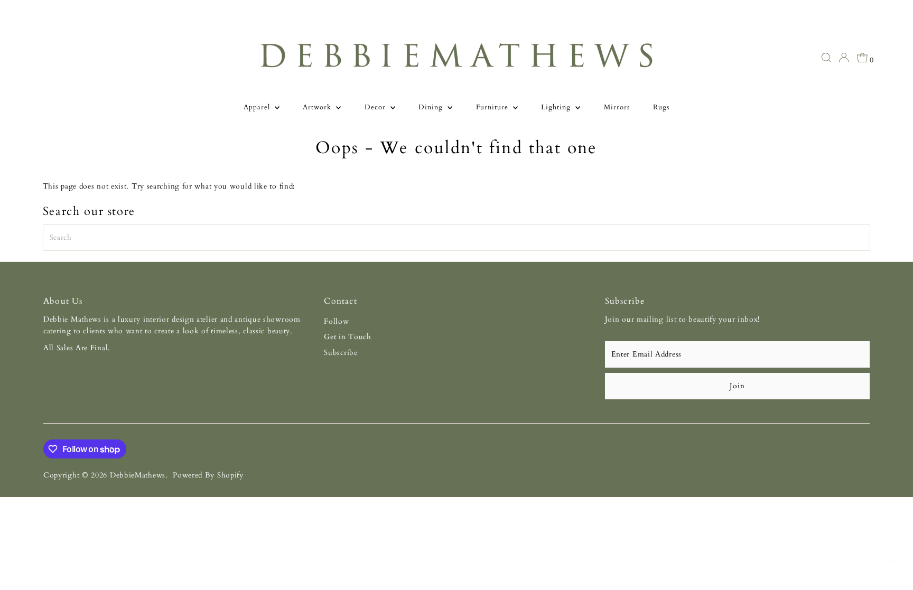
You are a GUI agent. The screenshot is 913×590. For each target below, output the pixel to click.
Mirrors (617, 107)
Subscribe (340, 353)
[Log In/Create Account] (844, 57)
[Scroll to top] (891, 561)
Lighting (557, 107)
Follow (336, 321)
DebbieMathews (137, 475)
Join (737, 386)
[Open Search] (826, 57)
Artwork (318, 107)
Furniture (493, 107)
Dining (431, 107)
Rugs (661, 107)
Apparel (258, 107)
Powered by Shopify (208, 475)
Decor (376, 107)
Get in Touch (347, 337)
